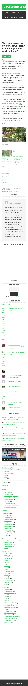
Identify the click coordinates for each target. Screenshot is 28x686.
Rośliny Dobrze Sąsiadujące (11, 505)
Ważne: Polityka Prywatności (11, 616)
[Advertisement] (14, 29)
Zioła (5, 584)
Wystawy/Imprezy (8, 620)
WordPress (14, 683)
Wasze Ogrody (8, 614)
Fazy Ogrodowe (6, 468)
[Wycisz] (21, 459)
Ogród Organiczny (9, 499)
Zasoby (4, 587)
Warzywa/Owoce (8, 580)
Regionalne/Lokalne (9, 613)
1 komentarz (6, 56)
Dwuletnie (6, 562)
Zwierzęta (6, 624)
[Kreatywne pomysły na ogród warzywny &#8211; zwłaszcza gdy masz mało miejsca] (18, 153)
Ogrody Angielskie (8, 519)
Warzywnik (15, 191)
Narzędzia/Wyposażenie (10, 604)
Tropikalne (6, 578)
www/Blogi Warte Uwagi (10, 618)
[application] (14, 454)
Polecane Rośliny (8, 571)
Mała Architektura (13, 186)
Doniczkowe (7, 558)
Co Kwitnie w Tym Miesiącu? (11, 469)
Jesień (6, 471)
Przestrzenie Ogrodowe (8, 539)
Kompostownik (8, 494)
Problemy (4, 510)
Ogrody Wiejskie (8, 532)
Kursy (5, 598)
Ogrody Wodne (8, 542)
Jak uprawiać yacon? (14, 391)
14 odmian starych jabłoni (15, 386)
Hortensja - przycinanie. (14, 407)
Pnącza (6, 569)
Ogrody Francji (8, 521)
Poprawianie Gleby (9, 503)
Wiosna (6, 477)
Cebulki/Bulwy (7, 557)
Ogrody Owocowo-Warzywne (11, 540)
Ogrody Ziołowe (17, 188)
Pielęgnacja (7, 501)
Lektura (6, 600)
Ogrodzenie (7, 533)
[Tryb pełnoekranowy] (24, 459)
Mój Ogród (4, 482)
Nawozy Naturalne (9, 498)
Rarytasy (6, 575)
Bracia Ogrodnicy (8, 591)
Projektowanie (6, 189)
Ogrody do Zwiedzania (9, 607)
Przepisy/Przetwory (9, 611)
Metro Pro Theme (15, 682)
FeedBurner (19, 297)
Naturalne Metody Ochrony (11, 496)
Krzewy (6, 564)
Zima (5, 479)
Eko (5, 594)
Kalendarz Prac (8, 473)
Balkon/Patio (7, 553)
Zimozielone (7, 582)
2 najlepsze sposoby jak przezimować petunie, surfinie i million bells (16, 346)
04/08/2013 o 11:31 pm (15, 203)
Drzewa (6, 560)
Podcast (6, 609)
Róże (5, 577)
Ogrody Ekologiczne (7, 492)
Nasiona (4, 485)
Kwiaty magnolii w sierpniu (15, 381)
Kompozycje (7, 515)
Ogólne (4, 489)
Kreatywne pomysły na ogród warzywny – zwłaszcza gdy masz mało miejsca (18, 159)
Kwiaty (6, 567)
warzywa (15, 80)
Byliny (5, 555)
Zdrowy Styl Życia (8, 622)
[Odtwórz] (4, 459)
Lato (5, 475)
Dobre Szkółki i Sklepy (10, 593)
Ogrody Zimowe (8, 544)
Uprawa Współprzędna (10, 507)
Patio (5, 548)
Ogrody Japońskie (8, 522)
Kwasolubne (7, 566)
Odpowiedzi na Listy (9, 605)
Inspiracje (6, 596)
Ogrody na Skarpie (9, 526)
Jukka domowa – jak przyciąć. (16, 370)
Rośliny (4, 551)
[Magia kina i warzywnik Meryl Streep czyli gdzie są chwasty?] (7, 168)
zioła (18, 108)
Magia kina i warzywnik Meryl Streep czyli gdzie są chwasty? (6, 174)
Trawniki (6, 535)
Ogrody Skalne (8, 528)
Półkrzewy (7, 573)
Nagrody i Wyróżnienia (10, 602)
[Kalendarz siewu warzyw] (7, 153)
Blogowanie (7, 589)
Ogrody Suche (8, 530)
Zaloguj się (19, 683)
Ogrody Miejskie (8, 524)
